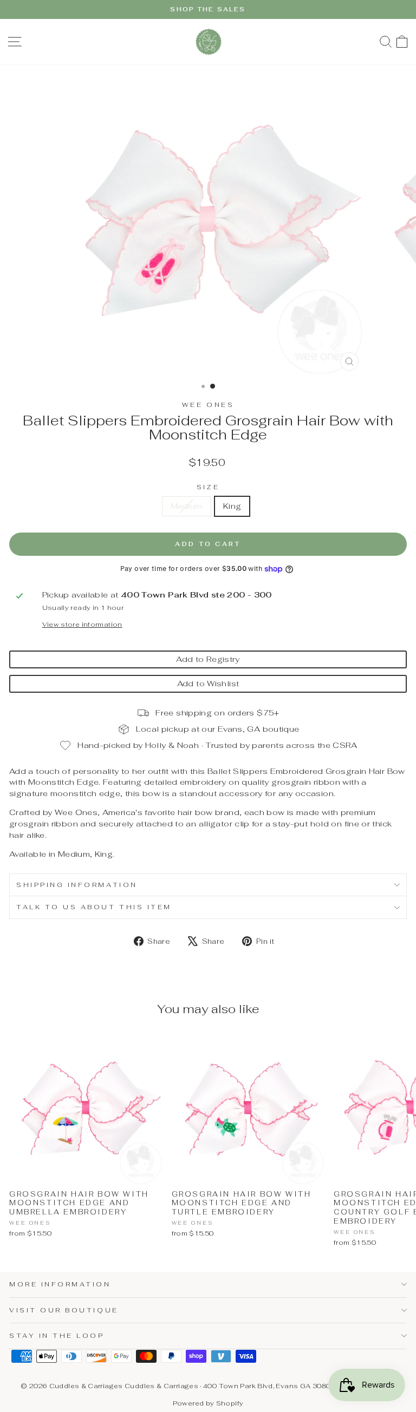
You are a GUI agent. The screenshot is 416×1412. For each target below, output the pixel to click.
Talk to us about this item (94, 907)
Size (208, 487)
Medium (187, 506)
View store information (82, 624)
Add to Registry (208, 659)
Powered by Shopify (208, 1403)
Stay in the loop (57, 1335)
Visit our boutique (64, 1310)
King (232, 506)
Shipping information (77, 885)
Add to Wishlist (208, 683)
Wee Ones (208, 404)
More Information (60, 1284)
